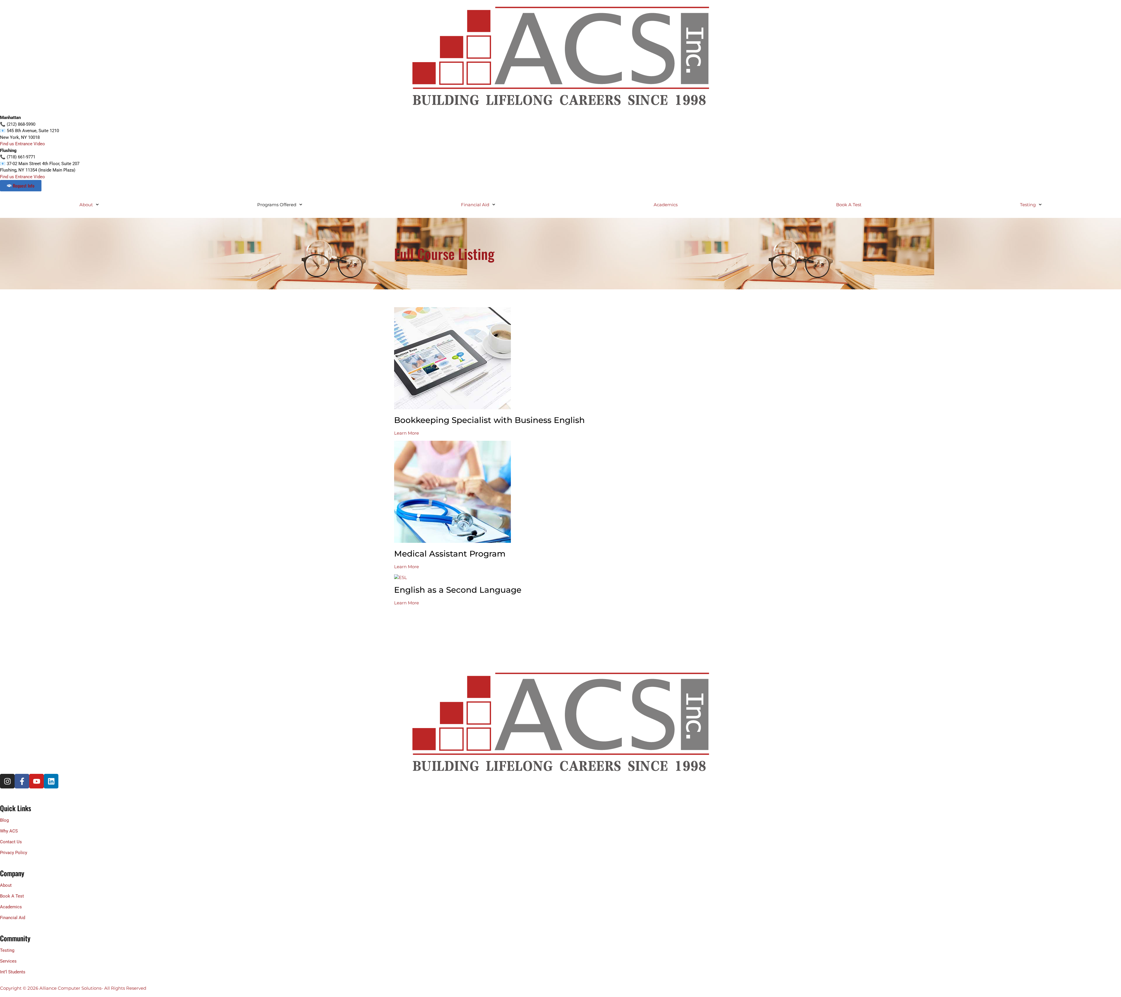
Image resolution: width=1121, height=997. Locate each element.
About (86, 204)
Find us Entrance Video (22, 143)
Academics (666, 204)
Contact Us (11, 841)
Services (8, 961)
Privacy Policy (13, 852)
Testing (7, 950)
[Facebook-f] (22, 781)
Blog (4, 820)
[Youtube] (36, 781)
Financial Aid (475, 204)
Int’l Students (12, 972)
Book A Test (848, 204)
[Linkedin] (51, 781)
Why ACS (9, 831)
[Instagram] (7, 781)
